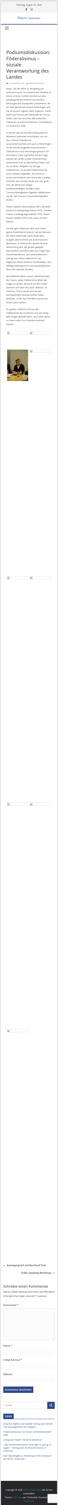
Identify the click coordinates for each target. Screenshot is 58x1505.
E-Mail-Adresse (12, 1360)
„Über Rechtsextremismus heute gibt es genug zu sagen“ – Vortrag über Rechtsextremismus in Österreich (27, 1447)
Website (7, 1374)
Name (7, 1345)
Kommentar (11, 1305)
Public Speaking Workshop (36, 1272)
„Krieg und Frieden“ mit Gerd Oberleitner (22, 1439)
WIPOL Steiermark (36, 83)
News (9, 45)
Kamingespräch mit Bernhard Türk (26, 1265)
